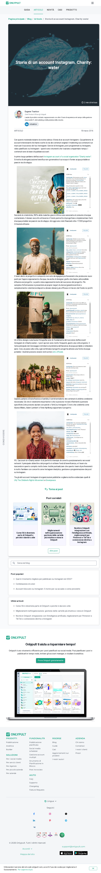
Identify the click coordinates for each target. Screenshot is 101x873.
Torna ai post (56, 489)
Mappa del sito (27, 854)
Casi (54, 749)
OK (93, 868)
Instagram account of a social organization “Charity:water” (67, 156)
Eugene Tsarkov (32, 111)
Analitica (10, 746)
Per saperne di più (25, 870)
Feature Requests (36, 790)
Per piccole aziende (14, 770)
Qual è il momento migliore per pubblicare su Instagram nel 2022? (44, 579)
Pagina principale (16, 19)
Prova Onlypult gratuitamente (50, 660)
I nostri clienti (81, 749)
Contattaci (80, 746)
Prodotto (71, 10)
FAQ (31, 779)
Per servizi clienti (13, 762)
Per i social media (13, 759)
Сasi (60, 10)
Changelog (34, 786)
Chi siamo (80, 742)
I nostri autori (58, 759)
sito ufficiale (58, 352)
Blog (29, 19)
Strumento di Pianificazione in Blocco (36, 763)
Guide (54, 746)
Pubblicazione (12, 742)
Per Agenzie (11, 766)
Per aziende (11, 773)
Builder (9, 749)
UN (15, 480)
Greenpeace (51, 480)
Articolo (38, 10)
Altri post (54, 551)
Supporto (33, 783)
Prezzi (78, 753)
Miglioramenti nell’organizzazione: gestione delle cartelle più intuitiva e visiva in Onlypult (53, 535)
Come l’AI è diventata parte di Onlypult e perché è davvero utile (25, 535)
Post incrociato (35, 770)
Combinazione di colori (25, 584)
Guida (27, 10)
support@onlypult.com (73, 846)
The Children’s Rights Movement (30, 480)
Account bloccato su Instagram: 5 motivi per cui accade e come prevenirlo (48, 589)
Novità (50, 10)
